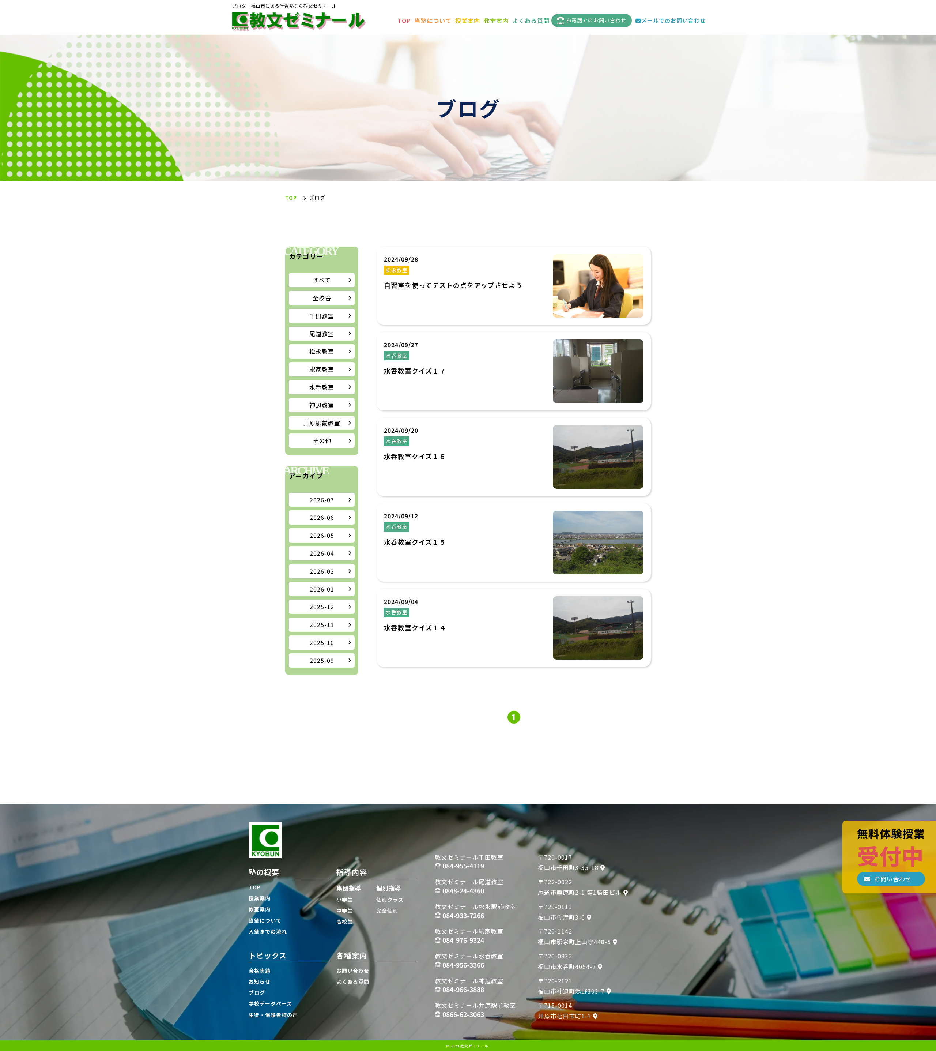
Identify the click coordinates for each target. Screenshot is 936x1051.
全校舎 (322, 297)
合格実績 (260, 970)
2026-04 (322, 553)
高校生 (344, 921)
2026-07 (322, 499)
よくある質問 (531, 20)
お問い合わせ (352, 970)
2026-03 (322, 571)
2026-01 (322, 589)
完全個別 (387, 910)
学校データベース (270, 1003)
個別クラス (390, 899)
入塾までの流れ (268, 931)
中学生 (344, 910)
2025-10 (322, 642)
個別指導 (388, 887)
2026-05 (322, 535)
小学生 (344, 899)
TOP (404, 20)
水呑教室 (321, 387)
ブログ (257, 992)
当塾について (433, 20)
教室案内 (496, 20)
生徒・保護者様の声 (273, 1014)
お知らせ (260, 981)
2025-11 (322, 624)
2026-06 (322, 517)
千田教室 (321, 315)
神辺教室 (321, 405)
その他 (322, 440)
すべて (322, 279)
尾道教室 (321, 333)
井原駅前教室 (321, 422)
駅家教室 (321, 369)
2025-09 (322, 660)
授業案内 (467, 20)
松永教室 (321, 351)
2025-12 (322, 606)
